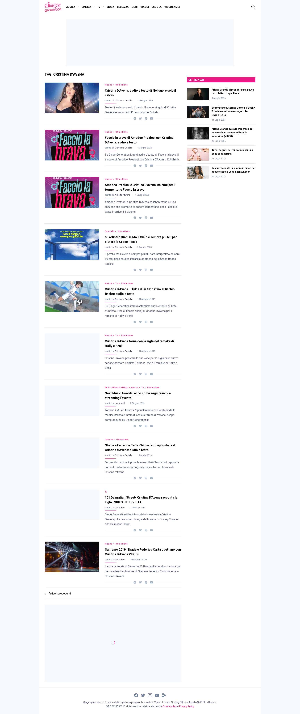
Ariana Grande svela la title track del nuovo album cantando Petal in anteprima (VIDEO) (232, 133)
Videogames (172, 6)
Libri (134, 6)
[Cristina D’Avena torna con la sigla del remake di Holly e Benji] (72, 353)
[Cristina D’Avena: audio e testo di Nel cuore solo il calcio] (72, 100)
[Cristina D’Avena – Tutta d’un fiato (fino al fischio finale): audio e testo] (72, 301)
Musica (70, 6)
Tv (98, 6)
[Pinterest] (146, 118)
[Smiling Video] (164, 695)
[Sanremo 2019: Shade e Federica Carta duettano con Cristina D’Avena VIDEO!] (72, 562)
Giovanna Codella (124, 100)
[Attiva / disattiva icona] (253, 7)
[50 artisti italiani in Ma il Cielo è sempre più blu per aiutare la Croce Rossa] (72, 249)
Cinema (86, 6)
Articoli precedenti (58, 593)
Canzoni (109, 439)
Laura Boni (120, 507)
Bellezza (123, 6)
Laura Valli (120, 403)
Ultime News (121, 85)
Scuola (157, 6)
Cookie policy (169, 706)
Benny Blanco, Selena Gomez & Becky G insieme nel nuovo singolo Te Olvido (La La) (233, 111)
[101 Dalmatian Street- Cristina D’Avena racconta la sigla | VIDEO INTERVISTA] (72, 510)
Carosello (109, 231)
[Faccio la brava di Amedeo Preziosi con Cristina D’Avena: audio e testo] (72, 148)
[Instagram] (150, 695)
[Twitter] (140, 118)
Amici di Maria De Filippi (116, 387)
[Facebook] (135, 118)
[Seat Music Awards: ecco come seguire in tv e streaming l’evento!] (72, 405)
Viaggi (144, 6)
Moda (110, 6)
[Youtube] (157, 695)
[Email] (151, 118)
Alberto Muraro (123, 195)
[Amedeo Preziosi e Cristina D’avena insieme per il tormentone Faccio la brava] (72, 197)
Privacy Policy (186, 706)
